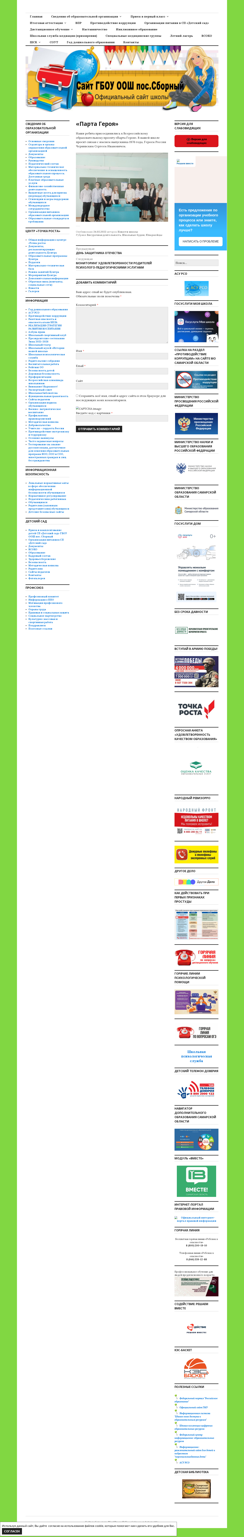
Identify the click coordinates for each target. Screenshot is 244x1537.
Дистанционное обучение (49, 29)
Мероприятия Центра (42, 275)
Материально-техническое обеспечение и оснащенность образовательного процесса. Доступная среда (47, 172)
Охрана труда (37, 609)
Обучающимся (37, 502)
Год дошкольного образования (91, 42)
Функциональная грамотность (48, 396)
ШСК (33, 42)
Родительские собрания (44, 360)
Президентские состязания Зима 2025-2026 (46, 340)
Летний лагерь (181, 35)
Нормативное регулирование (47, 495)
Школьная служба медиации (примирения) (63, 35)
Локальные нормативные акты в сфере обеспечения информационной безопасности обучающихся (48, 488)
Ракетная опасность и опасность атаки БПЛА (43, 321)
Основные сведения (41, 141)
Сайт (79, 381)
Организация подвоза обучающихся (42, 404)
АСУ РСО (33, 312)
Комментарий (87, 305)
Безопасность (37, 562)
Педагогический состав (43, 163)
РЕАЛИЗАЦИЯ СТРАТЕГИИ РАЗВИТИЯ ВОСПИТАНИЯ (45, 327)
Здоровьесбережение (42, 559)
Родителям (35, 568)
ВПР (78, 23)
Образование (36, 157)
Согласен (12, 1531)
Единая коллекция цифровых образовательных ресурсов (194, 1427)
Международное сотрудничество (39, 207)
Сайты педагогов (39, 399)
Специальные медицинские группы (133, 35)
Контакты (131, 42)
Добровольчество (39, 425)
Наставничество (94, 29)
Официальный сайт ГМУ (194, 1407)
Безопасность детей (41, 370)
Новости (33, 288)
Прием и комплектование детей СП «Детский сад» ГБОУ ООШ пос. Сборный (47, 533)
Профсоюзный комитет (43, 596)
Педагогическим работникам (47, 499)
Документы (35, 154)
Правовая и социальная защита (48, 612)
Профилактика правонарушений (39, 417)
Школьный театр (39, 344)
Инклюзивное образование (136, 29)
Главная (36, 16)
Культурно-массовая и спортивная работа (43, 621)
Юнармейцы (154, 235)
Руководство (36, 160)
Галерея (33, 291)
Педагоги (34, 262)
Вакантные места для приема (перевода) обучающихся (47, 194)
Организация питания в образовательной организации (48, 213)
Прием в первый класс (148, 16)
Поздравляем (37, 625)
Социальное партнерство (44, 615)
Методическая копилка (43, 421)
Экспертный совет (40, 389)
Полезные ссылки (40, 628)
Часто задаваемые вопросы (45, 441)
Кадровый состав (39, 555)
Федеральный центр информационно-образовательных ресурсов (194, 1438)
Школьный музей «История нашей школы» (46, 350)
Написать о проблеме (201, 241)
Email (81, 366)
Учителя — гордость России (46, 428)
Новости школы (128, 231)
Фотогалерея (36, 578)
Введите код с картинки (93, 413)
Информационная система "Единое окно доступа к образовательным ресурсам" (192, 1416)
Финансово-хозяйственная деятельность (46, 188)
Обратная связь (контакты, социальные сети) (45, 283)
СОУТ (54, 42)
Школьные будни (133, 235)
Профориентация (39, 376)
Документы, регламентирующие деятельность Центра (42, 249)
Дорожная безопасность (44, 373)
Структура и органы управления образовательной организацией (47, 147)
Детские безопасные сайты (46, 511)
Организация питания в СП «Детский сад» (176, 23)
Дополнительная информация (48, 278)
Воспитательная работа (43, 364)
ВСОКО (206, 35)
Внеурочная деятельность (104, 235)
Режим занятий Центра (43, 272)
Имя (80, 351)
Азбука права (36, 332)
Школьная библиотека (43, 393)
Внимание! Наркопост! (43, 386)
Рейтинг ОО (36, 367)
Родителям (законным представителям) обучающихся (48, 507)
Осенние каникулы (41, 438)
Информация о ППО (41, 599)
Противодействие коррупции (113, 23)
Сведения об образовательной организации (84, 16)
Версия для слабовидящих (197, 141)
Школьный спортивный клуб (47, 335)
